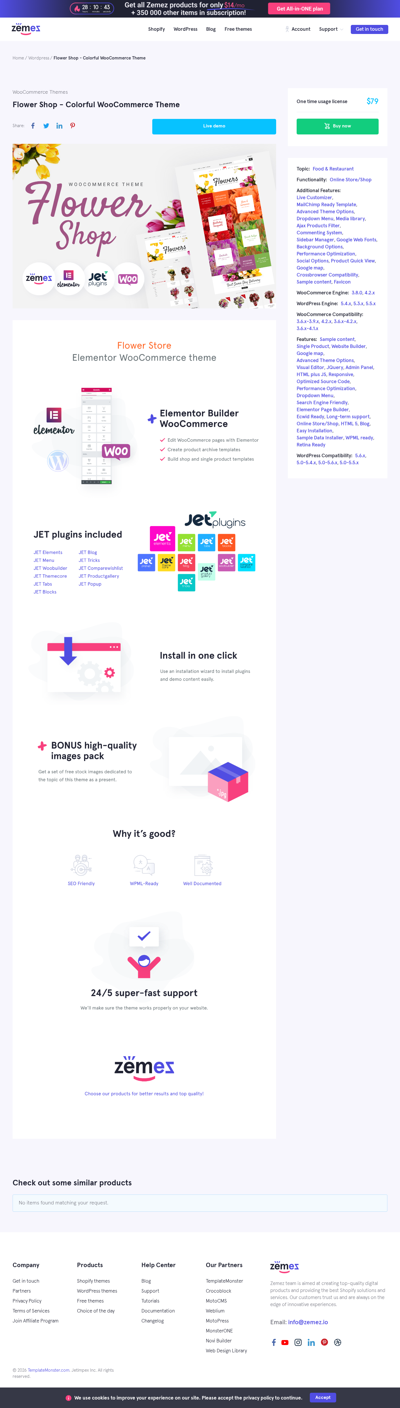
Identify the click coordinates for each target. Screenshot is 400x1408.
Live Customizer (314, 197)
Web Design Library (226, 1351)
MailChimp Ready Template (326, 204)
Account (300, 29)
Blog (211, 29)
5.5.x (371, 303)
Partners (22, 1291)
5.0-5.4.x (306, 462)
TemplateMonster (224, 1281)
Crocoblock (218, 1291)
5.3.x (358, 303)
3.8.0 (357, 293)
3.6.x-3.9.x (308, 321)
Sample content (314, 282)
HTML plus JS (311, 374)
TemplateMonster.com (48, 1370)
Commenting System (319, 233)
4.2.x (370, 293)
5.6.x (360, 455)
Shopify (156, 29)
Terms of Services (31, 1311)
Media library (350, 218)
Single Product (313, 346)
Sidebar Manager (315, 240)
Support (328, 29)
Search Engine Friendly (322, 402)
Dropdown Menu (315, 218)
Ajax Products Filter (318, 225)
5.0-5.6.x (327, 462)
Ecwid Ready (310, 416)
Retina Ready (311, 445)
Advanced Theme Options (325, 211)
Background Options (320, 247)
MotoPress (217, 1321)
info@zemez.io (308, 1322)
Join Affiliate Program (36, 1321)
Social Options (313, 261)
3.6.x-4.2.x (345, 321)
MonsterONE (219, 1331)
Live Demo (214, 126)
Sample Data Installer (320, 438)
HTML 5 (349, 423)
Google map (310, 268)
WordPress (185, 29)
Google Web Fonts (356, 240)
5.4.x (346, 303)
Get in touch (369, 29)
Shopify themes (93, 1281)
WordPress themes (97, 1291)
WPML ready (359, 438)
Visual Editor (310, 367)
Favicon (342, 282)
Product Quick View (353, 261)
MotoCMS (216, 1301)
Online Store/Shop (351, 180)
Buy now (341, 126)
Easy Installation (314, 431)
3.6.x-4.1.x (307, 328)
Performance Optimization (326, 254)
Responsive (341, 374)
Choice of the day (95, 1311)
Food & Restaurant (333, 169)
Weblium (215, 1311)
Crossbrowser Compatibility (327, 275)
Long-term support (348, 416)
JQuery (335, 367)
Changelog (152, 1321)
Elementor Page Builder (323, 409)
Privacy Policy (27, 1301)
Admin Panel (359, 367)
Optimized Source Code (323, 381)
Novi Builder (219, 1341)
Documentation (158, 1311)
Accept (323, 1397)
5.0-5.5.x (349, 462)
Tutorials (150, 1301)
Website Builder (348, 346)
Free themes (238, 29)
